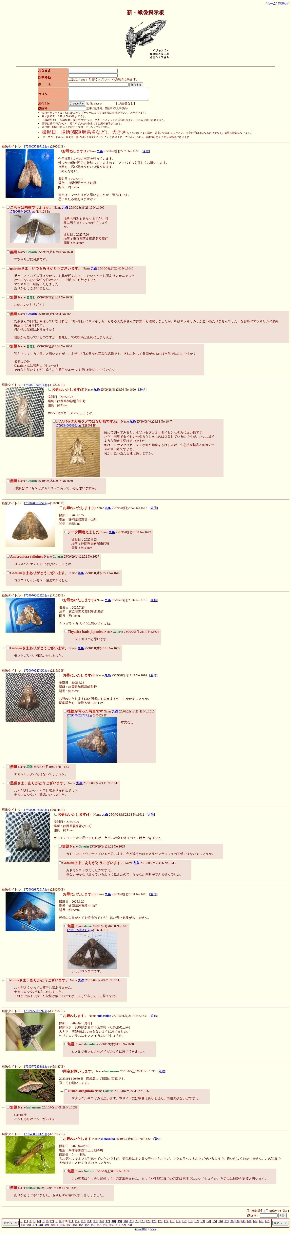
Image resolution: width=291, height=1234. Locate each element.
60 (111, 1224)
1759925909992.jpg (36, 1011)
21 (131, 1221)
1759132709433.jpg (79, 930)
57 (93, 1224)
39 (238, 1221)
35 (214, 1221)
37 (226, 1221)
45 (22, 1224)
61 (117, 1224)
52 (64, 1224)
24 (148, 1221)
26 (160, 1221)
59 (105, 1224)
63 (129, 1224)
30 (184, 1221)
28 (172, 1221)
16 (101, 1221)
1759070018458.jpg (36, 809)
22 (137, 1221)
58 (99, 1224)
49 (46, 1224)
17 (107, 1221)
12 (77, 1221)
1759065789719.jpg (36, 146)
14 (89, 1221)
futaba (153, 1229)
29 (178, 1221)
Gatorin (31, 313)
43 (261, 1221)
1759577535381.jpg (36, 1066)
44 (267, 1221)
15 (95, 1221)
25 (154, 1221)
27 (166, 1221)
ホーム (271, 3)
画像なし (127, 103)
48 (40, 1224)
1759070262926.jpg (36, 595)
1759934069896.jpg (68, 425)
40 (243, 1221)
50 (52, 1224)
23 (143, 1221)
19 (119, 1221)
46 (28, 1224)
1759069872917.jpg (36, 889)
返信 (146, 151)
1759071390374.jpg (36, 384)
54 (75, 1224)
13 (83, 1221)
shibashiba (104, 1015)
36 (220, 1221)
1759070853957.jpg (36, 503)
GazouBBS (141, 1229)
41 (249, 1221)
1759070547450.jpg (36, 670)
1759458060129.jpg (36, 1134)
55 (81, 1224)
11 (71, 1221)
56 (87, 1224)
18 (113, 1221)
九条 (100, 151)
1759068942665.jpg (22, 211)
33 (202, 1221)
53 (69, 1224)
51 (58, 1224)
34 (208, 1221)
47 (34, 1224)
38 (232, 1221)
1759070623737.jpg (79, 715)
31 (190, 1221)
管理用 (283, 3)
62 (123, 1224)
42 (255, 1221)
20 (125, 1221)
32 (196, 1221)
